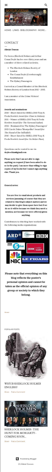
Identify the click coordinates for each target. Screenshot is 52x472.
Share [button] (6, 312)
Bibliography (28, 30)
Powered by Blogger (28, 459)
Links (16, 30)
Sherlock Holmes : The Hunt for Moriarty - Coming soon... (21, 432)
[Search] (46, 4)
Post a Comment (18, 392)
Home (7, 30)
